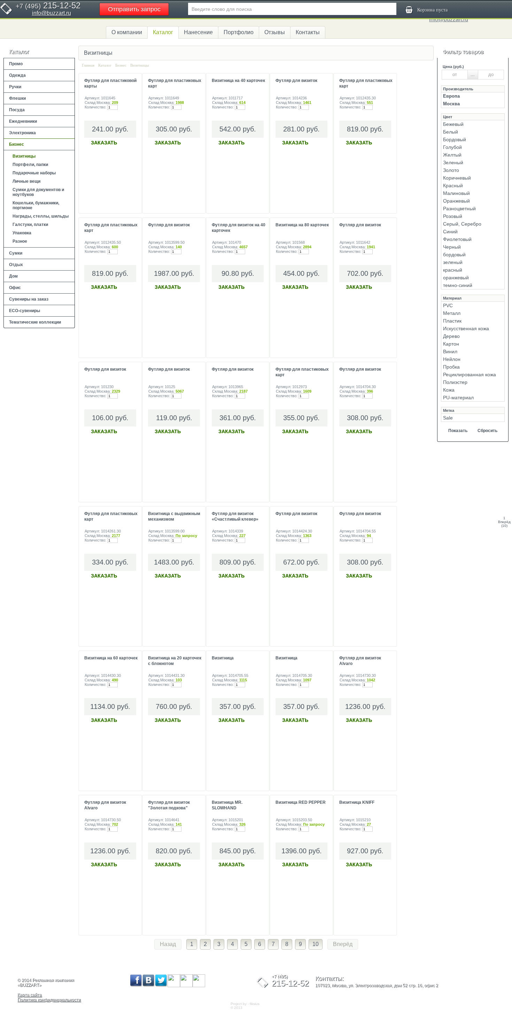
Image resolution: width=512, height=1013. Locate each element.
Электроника (22, 132)
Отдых (16, 264)
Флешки (17, 98)
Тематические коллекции (35, 322)
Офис (15, 287)
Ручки (15, 86)
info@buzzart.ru (51, 13)
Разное (20, 241)
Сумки (15, 253)
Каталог (163, 32)
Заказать (104, 142)
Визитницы (24, 156)
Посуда (17, 109)
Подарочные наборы (34, 173)
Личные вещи (26, 181)
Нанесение (198, 32)
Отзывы (274, 32)
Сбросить (487, 430)
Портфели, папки (30, 164)
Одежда (17, 75)
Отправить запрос (134, 9)
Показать (457, 430)
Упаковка (22, 232)
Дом (13, 276)
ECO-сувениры (24, 310)
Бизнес (16, 144)
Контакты (308, 32)
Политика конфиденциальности (49, 999)
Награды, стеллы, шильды (41, 216)
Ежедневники (23, 121)
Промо (16, 63)
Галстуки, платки (30, 224)
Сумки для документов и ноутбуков (38, 192)
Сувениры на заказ (28, 299)
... (473, 74)
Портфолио (239, 32)
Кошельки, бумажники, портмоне (36, 205)
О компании (126, 32)
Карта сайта (29, 994)
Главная (88, 65)
